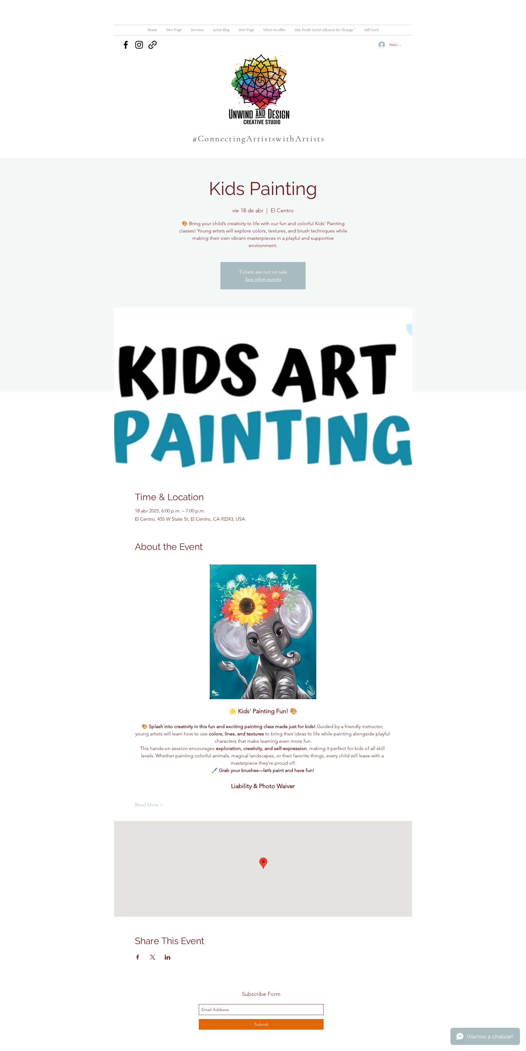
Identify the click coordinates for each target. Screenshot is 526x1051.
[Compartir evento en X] (153, 957)
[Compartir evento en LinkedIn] (167, 957)
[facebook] (126, 45)
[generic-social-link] (152, 45)
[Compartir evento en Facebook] (138, 957)
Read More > (149, 805)
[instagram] (139, 45)
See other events (263, 279)
